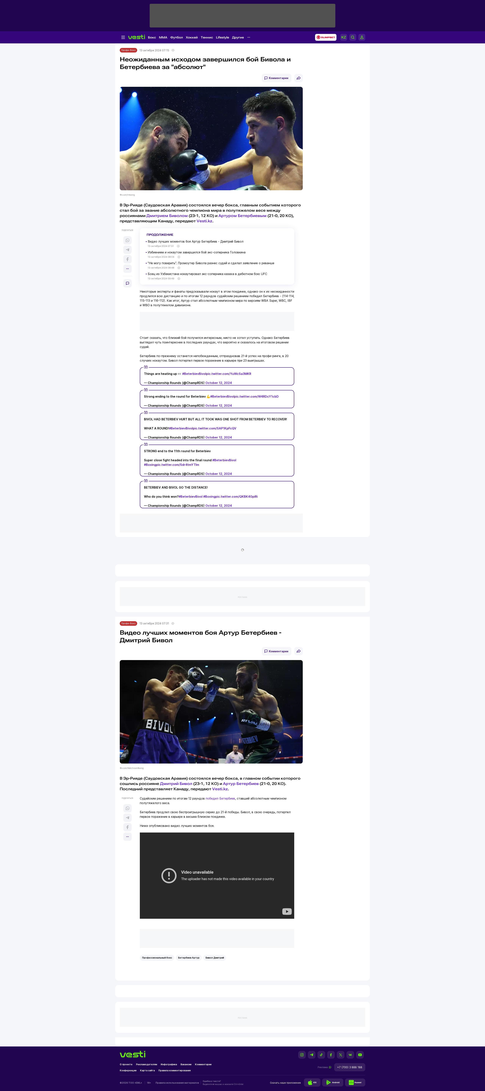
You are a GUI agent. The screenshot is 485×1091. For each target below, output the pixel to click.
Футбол (176, 37)
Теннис (207, 37)
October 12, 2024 (218, 383)
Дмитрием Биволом (167, 215)
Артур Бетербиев (241, 783)
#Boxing (150, 465)
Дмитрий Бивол (176, 783)
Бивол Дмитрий (215, 957)
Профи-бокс (128, 50)
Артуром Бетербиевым (242, 215)
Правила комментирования (174, 1070)
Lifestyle (222, 37)
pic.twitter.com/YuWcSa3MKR (228, 374)
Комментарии (278, 78)
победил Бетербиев (220, 798)
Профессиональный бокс (157, 957)
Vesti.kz (204, 221)
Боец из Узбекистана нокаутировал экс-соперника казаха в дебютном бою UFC (207, 274)
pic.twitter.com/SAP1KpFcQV (214, 428)
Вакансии (186, 1064)
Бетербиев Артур (188, 957)
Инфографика (169, 1064)
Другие (238, 37)
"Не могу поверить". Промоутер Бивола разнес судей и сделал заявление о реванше (211, 263)
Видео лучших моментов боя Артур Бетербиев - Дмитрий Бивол (195, 241)
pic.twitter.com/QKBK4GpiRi (236, 496)
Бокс (152, 37)
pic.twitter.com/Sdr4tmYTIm (177, 465)
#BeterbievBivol (194, 374)
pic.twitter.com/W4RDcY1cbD (256, 396)
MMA (163, 37)
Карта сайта (147, 1070)
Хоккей (192, 37)
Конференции (128, 1070)
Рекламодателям (146, 1064)
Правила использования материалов (177, 1082)
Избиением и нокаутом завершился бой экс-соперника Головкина (197, 252)
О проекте (126, 1064)
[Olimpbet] (324, 37)
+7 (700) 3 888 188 (349, 1067)
